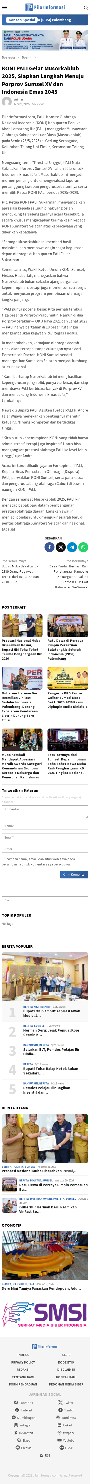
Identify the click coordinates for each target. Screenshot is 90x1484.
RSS (47, 1455)
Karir (66, 1355)
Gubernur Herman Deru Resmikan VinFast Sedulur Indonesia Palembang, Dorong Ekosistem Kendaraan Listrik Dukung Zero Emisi (21, 706)
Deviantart (26, 1433)
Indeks (23, 1355)
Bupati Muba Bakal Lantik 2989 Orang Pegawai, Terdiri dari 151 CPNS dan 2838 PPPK (20, 571)
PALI (31, 1284)
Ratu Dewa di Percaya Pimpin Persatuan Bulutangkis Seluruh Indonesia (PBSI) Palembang (65, 649)
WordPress (69, 1418)
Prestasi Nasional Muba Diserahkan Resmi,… (40, 1171)
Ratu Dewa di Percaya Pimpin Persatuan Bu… (53, 1187)
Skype (26, 1440)
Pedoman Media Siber (66, 1384)
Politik (18, 1166)
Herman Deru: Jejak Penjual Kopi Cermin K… (51, 1032)
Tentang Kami (23, 1377)
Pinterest (26, 1410)
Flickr (68, 1448)
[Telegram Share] (72, 547)
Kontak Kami (66, 1377)
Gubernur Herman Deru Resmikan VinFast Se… (48, 1209)
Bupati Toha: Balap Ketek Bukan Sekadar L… (50, 1070)
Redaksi (23, 1370)
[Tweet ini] (61, 547)
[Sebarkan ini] (49, 547)
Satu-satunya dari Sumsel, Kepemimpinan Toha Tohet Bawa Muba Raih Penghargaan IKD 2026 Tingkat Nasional (67, 763)
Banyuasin (30, 1045)
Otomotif (19, 1284)
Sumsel (39, 1026)
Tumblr (69, 1410)
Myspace (68, 1433)
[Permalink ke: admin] (7, 101)
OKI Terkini (42, 1006)
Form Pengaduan (23, 1384)
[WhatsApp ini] (83, 547)
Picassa (26, 1448)
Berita (28, 1006)
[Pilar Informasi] (45, 6)
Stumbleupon (26, 1418)
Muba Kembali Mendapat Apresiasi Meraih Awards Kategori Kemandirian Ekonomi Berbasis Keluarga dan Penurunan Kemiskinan (22, 765)
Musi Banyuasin (41, 1198)
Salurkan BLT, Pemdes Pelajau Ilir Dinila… (51, 1051)
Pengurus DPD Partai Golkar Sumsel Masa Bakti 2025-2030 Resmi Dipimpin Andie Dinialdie (68, 700)
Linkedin (68, 1425)
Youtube (68, 1440)
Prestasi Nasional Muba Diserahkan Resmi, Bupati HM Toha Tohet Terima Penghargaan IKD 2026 (22, 649)
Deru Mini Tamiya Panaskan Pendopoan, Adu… (41, 1288)
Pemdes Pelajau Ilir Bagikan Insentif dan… (46, 1090)
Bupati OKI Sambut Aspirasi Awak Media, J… (51, 1013)
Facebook (26, 1403)
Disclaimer (66, 1370)
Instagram (26, 1425)
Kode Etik (66, 1362)
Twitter (68, 1403)
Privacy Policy (23, 1362)
